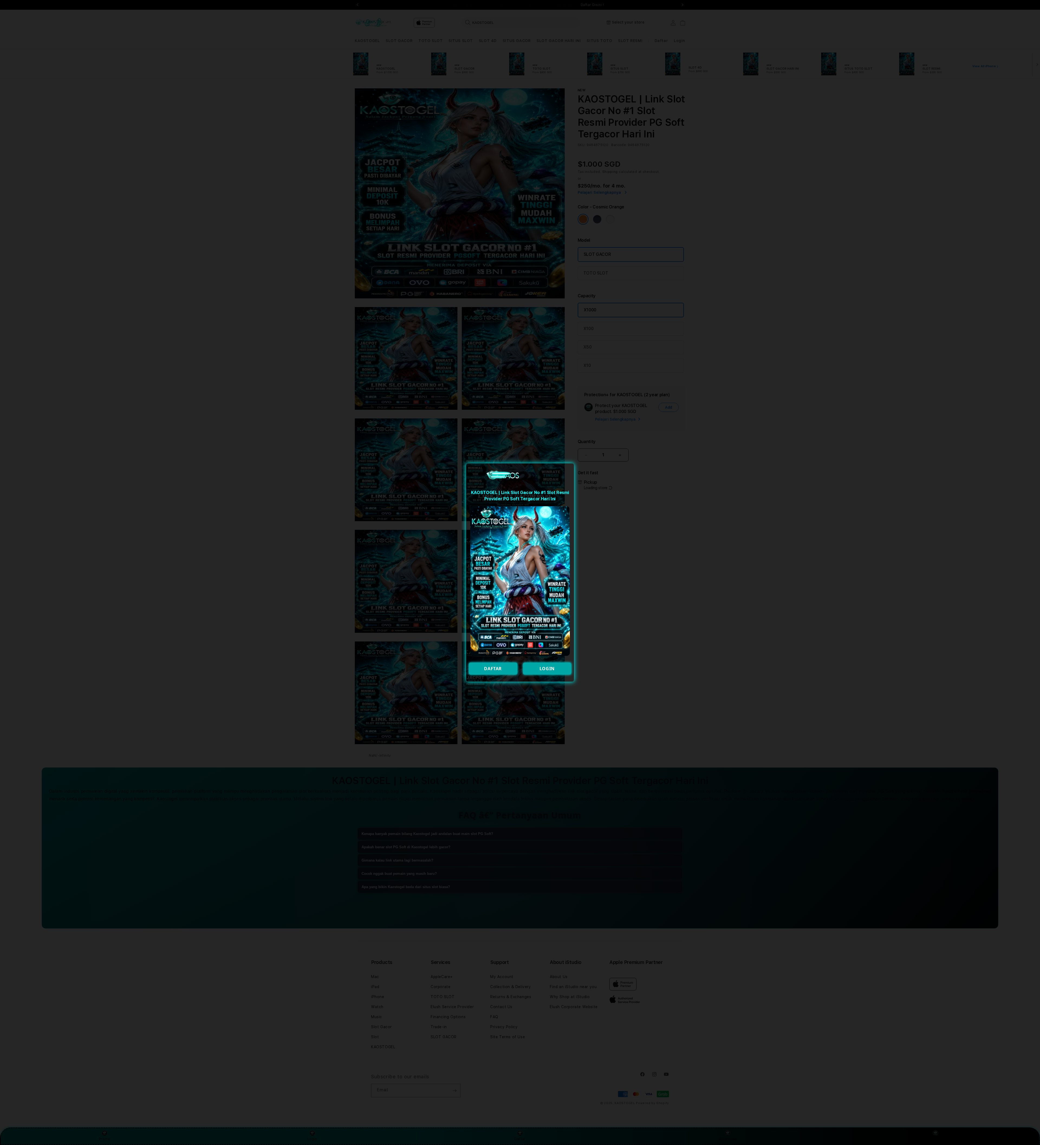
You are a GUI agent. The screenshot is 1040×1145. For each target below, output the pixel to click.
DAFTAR (493, 669)
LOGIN (547, 669)
